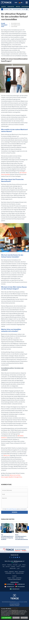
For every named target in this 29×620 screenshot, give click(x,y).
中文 (3, 566)
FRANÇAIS (9, 564)
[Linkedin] (15, 557)
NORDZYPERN (18, 577)
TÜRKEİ (13, 577)
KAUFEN (3, 6)
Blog (11, 9)
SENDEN (14, 512)
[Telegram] (19, 557)
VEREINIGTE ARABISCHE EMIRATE (14, 579)
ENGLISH (4, 564)
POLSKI (18, 566)
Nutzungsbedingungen (11, 509)
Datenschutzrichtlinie (14, 603)
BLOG (14, 573)
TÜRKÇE (24, 564)
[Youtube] (17, 557)
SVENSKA (23, 566)
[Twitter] (12, 557)
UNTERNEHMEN (8, 573)
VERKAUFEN (10, 6)
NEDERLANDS (13, 568)
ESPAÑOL (13, 566)
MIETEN (18, 6)
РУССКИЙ (15, 564)
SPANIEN (9, 577)
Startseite (6, 9)
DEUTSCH (8, 566)
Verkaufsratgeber (17, 9)
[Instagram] (14, 557)
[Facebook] (10, 557)
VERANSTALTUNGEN (20, 573)
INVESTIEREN (25, 6)
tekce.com (7, 455)
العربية (19, 564)
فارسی (18, 568)
